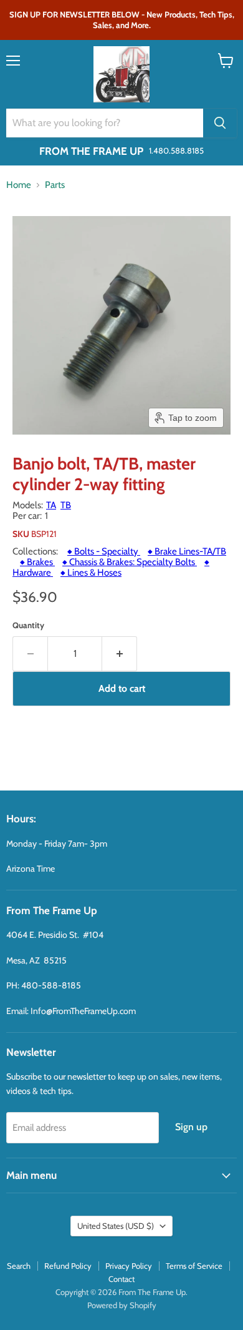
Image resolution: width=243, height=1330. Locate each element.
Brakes (37, 562)
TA (51, 505)
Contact (121, 1279)
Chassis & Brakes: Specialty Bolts (129, 562)
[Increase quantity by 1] (119, 653)
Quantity (28, 625)
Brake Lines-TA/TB (187, 551)
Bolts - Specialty (103, 551)
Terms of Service (194, 1266)
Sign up (191, 1127)
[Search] (220, 123)
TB (65, 505)
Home (18, 185)
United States (115, 1226)
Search (19, 1266)
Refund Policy (68, 1266)
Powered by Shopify (121, 1305)
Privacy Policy (128, 1266)
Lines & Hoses (91, 572)
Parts (55, 185)
